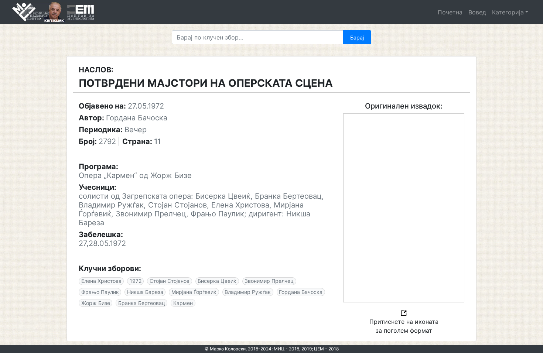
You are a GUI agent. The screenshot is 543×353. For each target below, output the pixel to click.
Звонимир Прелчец (269, 281)
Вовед (477, 12)
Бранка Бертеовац (141, 303)
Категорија (508, 12)
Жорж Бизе (95, 303)
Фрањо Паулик (100, 292)
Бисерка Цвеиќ (217, 281)
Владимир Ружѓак (248, 292)
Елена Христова (101, 281)
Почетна (450, 12)
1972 (135, 281)
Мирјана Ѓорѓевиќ (193, 292)
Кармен (183, 303)
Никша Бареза (145, 292)
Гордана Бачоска (300, 292)
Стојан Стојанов (169, 281)
